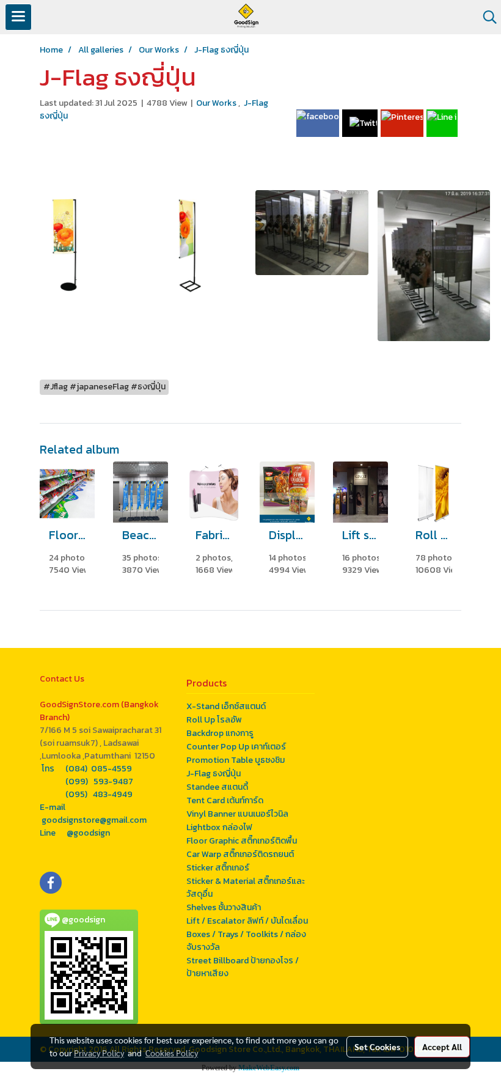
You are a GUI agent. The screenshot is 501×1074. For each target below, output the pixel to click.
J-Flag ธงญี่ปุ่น (213, 773)
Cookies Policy (171, 1052)
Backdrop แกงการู (220, 733)
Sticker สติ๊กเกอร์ (217, 867)
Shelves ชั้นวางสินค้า (223, 907)
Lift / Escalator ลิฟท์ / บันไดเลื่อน (247, 920)
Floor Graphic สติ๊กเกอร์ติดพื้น (241, 840)
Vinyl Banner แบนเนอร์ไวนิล (237, 813)
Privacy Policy (99, 1052)
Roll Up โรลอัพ (214, 719)
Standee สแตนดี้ (217, 787)
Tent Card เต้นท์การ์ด (224, 800)
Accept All (442, 1046)
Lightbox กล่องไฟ (219, 827)
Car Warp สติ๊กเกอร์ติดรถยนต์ (240, 854)
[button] (486, 17)
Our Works (217, 103)
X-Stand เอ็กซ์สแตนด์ (226, 706)
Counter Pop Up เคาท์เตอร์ (236, 746)
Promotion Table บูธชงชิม (235, 760)
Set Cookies (377, 1046)
